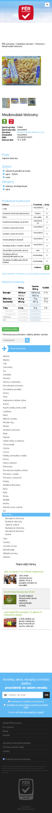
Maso (5, 415)
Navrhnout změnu (10, 329)
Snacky (6, 503)
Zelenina (6, 557)
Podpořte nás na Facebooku (17, 759)
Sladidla (6, 500)
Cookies (6, 751)
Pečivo (6, 459)
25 (4, 123)
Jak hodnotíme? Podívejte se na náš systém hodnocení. (25, 274)
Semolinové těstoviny (14, 531)
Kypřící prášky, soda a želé (14, 408)
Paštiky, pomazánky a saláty (15, 456)
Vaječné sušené (12, 525)
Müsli (5, 434)
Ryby (5, 489)
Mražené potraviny (11, 430)
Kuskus (8, 534)
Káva (5, 397)
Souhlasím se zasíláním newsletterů (27, 702)
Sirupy (5, 496)
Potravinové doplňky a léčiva (15, 470)
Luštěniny (7, 412)
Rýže (5, 493)
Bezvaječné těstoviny (14, 518)
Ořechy (6, 448)
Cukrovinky (7, 367)
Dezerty (6, 378)
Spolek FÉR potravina (12, 723)
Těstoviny (39, 44)
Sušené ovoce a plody (12, 507)
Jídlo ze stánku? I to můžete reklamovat (23, 572)
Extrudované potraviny (13, 386)
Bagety (6, 360)
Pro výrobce (8, 727)
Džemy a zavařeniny (12, 382)
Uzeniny (6, 542)
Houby (6, 393)
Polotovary (7, 467)
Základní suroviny (10, 553)
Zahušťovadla (8, 550)
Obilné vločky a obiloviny (13, 441)
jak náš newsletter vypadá (31, 712)
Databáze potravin (24, 44)
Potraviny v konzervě (12, 478)
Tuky (5, 539)
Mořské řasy (8, 423)
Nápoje (6, 437)
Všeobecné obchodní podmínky (17, 743)
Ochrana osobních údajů (13, 747)
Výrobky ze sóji (9, 546)
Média (5, 731)
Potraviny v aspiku (11, 474)
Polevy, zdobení (9, 463)
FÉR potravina (8, 44)
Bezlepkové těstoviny (14, 528)
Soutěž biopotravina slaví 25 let (19, 592)
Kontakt (6, 735)
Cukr (5, 364)
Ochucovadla (8, 445)
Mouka (6, 426)
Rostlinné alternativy (11, 485)
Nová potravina (17, 348)
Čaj (4, 371)
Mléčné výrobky (10, 419)
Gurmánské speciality (12, 389)
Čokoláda (7, 375)
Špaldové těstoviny (13, 522)
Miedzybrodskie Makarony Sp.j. (30, 132)
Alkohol (6, 356)
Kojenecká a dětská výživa (14, 400)
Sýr (4, 511)
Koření (6, 404)
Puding (6, 481)
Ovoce (6, 452)
